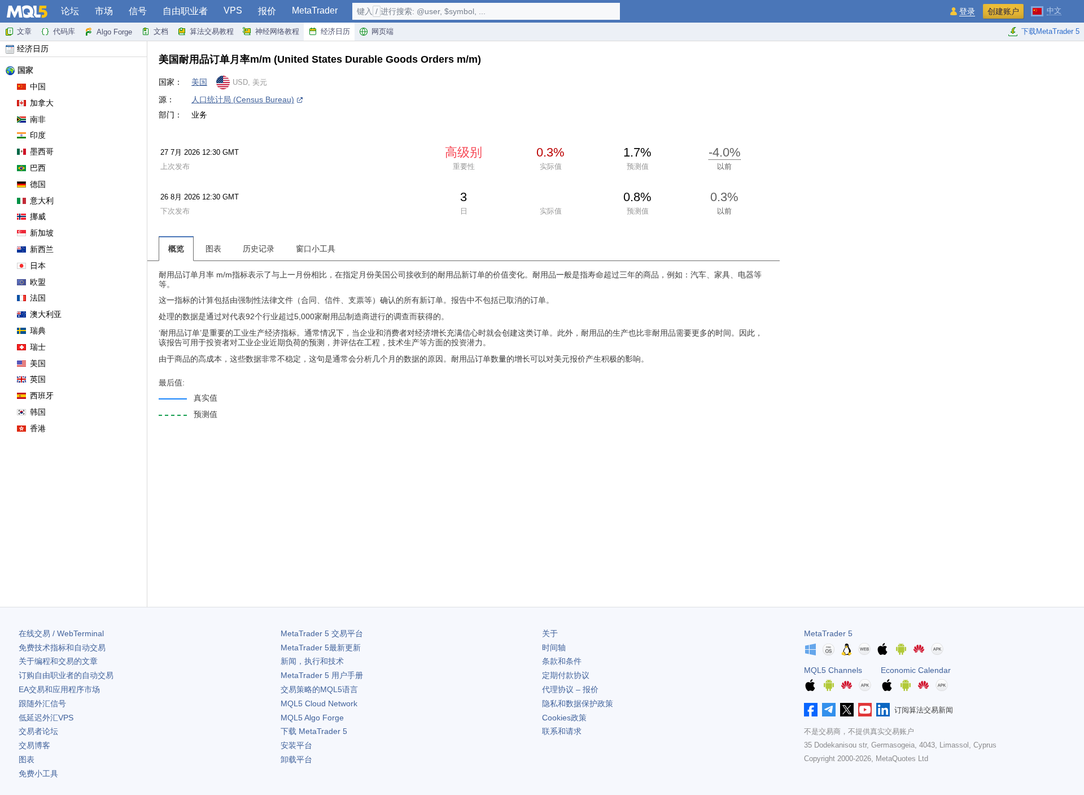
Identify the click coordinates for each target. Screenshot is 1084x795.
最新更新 (321, 647)
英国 (38, 379)
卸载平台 (296, 759)
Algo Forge (114, 32)
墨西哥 (42, 151)
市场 (104, 11)
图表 (26, 759)
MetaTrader (315, 10)
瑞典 (38, 330)
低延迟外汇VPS (46, 717)
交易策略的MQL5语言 (319, 689)
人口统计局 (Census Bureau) (242, 99)
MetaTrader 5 (828, 633)
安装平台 (296, 745)
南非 (38, 119)
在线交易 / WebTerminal (61, 633)
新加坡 (42, 232)
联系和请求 (562, 731)
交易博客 (34, 745)
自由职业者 (185, 11)
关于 (550, 633)
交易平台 (322, 633)
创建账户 (1003, 11)
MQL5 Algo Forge (312, 717)
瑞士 (38, 346)
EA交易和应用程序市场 (59, 689)
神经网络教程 (277, 31)
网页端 (382, 31)
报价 (267, 11)
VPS (233, 10)
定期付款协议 (565, 675)
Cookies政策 (564, 717)
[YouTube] (865, 709)
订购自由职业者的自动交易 (66, 675)
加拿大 (42, 102)
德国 (38, 184)
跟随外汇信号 (42, 703)
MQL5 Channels (833, 670)
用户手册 (322, 675)
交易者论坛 (38, 731)
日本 (38, 265)
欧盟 (38, 281)
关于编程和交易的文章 (58, 661)
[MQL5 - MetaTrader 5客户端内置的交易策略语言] (27, 11)
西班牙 (42, 395)
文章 (24, 31)
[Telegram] (829, 709)
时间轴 (554, 647)
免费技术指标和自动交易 (62, 647)
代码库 (64, 31)
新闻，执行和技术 (312, 661)
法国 (38, 297)
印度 (38, 135)
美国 (38, 363)
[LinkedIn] (883, 709)
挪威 (38, 216)
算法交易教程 (212, 31)
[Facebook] (811, 709)
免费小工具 (38, 773)
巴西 (38, 167)
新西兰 (42, 249)
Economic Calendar (916, 670)
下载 (314, 731)
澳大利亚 (46, 314)
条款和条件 (562, 661)
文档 (161, 31)
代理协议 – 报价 (570, 689)
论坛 (70, 11)
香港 (38, 428)
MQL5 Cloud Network (319, 703)
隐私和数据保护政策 (577, 703)
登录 (967, 11)
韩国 (38, 411)
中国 (38, 86)
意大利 (42, 200)
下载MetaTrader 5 (1050, 31)
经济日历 (335, 31)
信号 (138, 11)
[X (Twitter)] (847, 709)
